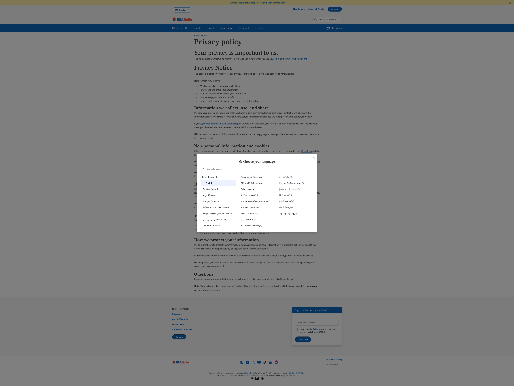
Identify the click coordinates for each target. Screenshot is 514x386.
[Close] (313, 158)
